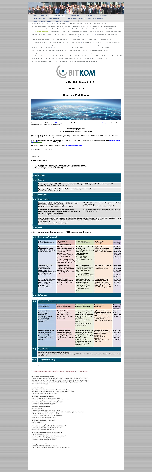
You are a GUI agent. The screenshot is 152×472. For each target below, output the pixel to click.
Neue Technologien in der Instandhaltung (77, 31)
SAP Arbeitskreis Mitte (73, 15)
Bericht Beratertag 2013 (76, 23)
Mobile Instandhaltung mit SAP (39, 58)
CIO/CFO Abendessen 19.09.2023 (100, 58)
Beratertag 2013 (64, 23)
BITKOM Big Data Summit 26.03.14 (40, 31)
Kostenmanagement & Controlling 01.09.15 (107, 34)
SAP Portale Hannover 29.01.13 (50, 23)
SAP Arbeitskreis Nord (57, 15)
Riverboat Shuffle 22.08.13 (78, 26)
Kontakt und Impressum (62, 21)
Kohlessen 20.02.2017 (106, 39)
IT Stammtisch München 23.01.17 (78, 39)
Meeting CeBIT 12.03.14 (92, 28)
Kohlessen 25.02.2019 (66, 45)
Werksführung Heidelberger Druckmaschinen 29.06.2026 (83, 61)
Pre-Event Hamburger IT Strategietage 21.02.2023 (77, 58)
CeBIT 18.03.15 (90, 34)
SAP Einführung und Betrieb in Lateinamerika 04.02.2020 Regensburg (97, 47)
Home (35, 15)
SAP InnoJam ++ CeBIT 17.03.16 (88, 37)
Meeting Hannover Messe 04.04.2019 (41, 47)
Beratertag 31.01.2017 (93, 39)
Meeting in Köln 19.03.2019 (101, 45)
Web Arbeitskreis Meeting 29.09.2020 (99, 50)
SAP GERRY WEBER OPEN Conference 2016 (109, 37)
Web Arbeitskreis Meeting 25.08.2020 (78, 50)
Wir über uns (43, 15)
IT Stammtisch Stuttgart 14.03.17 (40, 42)
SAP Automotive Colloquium (110, 26)
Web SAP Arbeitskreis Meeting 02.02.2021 (62, 53)
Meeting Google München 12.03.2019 (83, 45)
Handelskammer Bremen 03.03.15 (76, 34)
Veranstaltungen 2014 (68, 28)
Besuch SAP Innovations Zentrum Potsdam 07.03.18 (108, 42)
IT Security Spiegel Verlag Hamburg (109, 28)
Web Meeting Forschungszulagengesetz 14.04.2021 (44, 55)
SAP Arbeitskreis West (104, 15)
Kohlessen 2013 (88, 23)
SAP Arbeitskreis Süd (39, 18)
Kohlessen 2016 (58, 37)
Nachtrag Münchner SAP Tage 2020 (41, 53)
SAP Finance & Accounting (100, 23)
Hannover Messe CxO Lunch (58, 31)
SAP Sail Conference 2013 (63, 26)
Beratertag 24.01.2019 (53, 45)
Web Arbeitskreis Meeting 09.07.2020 (58, 50)
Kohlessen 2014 (80, 28)
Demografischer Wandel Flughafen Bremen (51, 28)
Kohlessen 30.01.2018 (88, 42)
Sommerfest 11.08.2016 (61, 39)
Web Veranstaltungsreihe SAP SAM (90, 55)
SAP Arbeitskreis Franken (56, 18)
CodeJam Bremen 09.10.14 (38, 34)
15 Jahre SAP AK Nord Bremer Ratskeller (42, 37)
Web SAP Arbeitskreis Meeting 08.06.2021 (70, 55)
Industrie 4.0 (35, 28)
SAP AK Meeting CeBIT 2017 (57, 42)
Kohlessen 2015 (62, 34)
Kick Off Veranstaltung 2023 (56, 58)
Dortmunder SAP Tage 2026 (60, 61)
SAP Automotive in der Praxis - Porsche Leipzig (43, 26)
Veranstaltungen (36, 23)
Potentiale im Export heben (96, 31)
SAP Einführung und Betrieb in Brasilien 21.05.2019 (65, 47)
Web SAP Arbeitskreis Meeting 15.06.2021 (112, 55)
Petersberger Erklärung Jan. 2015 (42, 21)
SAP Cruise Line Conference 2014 (113, 31)
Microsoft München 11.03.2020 (39, 50)
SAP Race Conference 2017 (73, 42)
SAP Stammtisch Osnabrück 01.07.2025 (42, 61)
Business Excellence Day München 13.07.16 (43, 39)
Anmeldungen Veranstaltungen (95, 18)
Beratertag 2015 (52, 34)
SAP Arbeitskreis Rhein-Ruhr (75, 18)
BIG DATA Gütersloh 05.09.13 (94, 26)
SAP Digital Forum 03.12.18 (39, 45)
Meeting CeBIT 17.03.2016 (70, 37)
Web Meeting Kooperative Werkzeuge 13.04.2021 (87, 53)
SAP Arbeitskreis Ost (88, 15)
